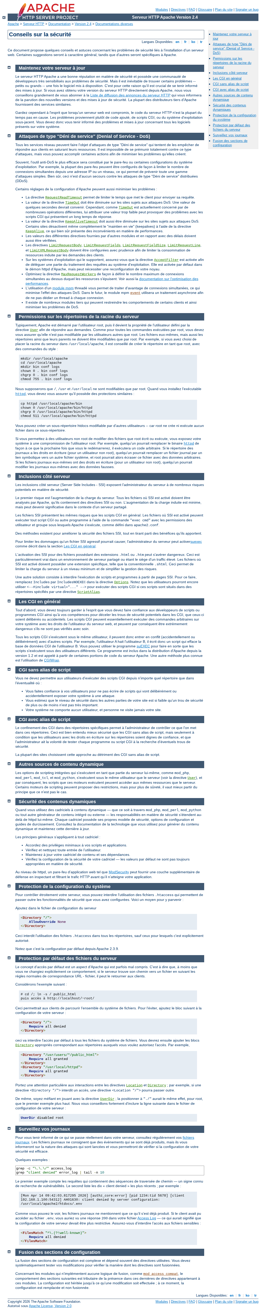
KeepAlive (35, 231)
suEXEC (143, 646)
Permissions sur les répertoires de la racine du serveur (232, 63)
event (135, 293)
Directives (178, 10)
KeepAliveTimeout (81, 221)
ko (193, 42)
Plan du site (224, 10)
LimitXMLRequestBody (49, 250)
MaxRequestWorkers (78, 274)
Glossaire (205, 10)
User (34, 330)
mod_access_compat (160, 1274)
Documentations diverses (114, 24)
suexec (196, 541)
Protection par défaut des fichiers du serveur (231, 127)
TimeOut (72, 203)
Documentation (59, 24)
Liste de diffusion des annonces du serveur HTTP (130, 95)
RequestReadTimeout (63, 197)
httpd (20, 394)
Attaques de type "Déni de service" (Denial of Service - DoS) (233, 48)
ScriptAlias (88, 592)
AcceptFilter (166, 260)
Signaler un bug (246, 10)
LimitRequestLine (184, 245)
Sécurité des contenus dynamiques (229, 107)
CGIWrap (51, 660)
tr (201, 42)
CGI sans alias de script (231, 84)
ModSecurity (119, 872)
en (177, 42)
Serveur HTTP (33, 24)
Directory (24, 1045)
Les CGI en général (79, 546)
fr (185, 42)
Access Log (146, 1218)
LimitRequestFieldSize (144, 245)
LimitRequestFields (102, 245)
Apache (13, 24)
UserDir (107, 1099)
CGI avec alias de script (231, 90)
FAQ (192, 10)
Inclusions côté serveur (230, 73)
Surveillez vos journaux (230, 135)
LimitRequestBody (65, 245)
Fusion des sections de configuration (230, 143)
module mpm (63, 288)
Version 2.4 (83, 24)
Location (134, 1085)
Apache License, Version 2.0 (50, 1306)
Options (121, 582)
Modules (162, 10)
